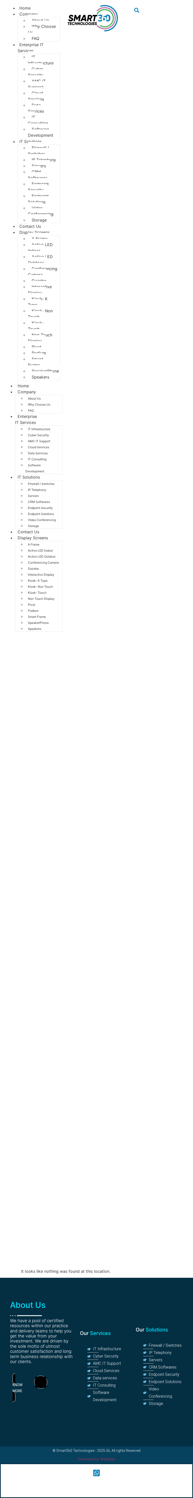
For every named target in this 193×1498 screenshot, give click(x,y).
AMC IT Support (37, 84)
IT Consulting (38, 120)
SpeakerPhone (45, 370)
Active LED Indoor (40, 247)
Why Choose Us (42, 29)
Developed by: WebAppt (96, 1459)
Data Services (36, 108)
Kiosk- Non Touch (40, 313)
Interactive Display (40, 289)
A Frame (39, 238)
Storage (33, 526)
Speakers (40, 377)
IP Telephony (44, 159)
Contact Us (28, 531)
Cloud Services (36, 96)
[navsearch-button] (137, 11)
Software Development (40, 132)
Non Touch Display (40, 337)
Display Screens (34, 232)
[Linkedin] (40, 1382)
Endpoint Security (38, 186)
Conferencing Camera (42, 271)
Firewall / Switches (38, 150)
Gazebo (39, 280)
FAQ (31, 410)
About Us (41, 20)
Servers (39, 165)
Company (28, 14)
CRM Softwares (37, 174)
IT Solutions (30, 141)
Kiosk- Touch (36, 325)
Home (23, 385)
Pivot (36, 346)
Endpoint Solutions (38, 198)
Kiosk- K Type (37, 301)
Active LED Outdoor (40, 259)
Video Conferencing (41, 210)
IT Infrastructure (41, 59)
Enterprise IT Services (30, 47)
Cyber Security (35, 72)
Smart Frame (35, 361)
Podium (39, 352)
